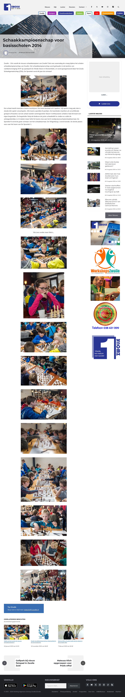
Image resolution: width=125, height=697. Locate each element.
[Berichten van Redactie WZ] (6, 52)
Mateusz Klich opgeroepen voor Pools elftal (63, 663)
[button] (118, 7)
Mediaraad (110, 691)
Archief (75, 691)
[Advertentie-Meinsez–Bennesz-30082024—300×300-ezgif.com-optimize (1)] (105, 330)
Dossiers (72, 7)
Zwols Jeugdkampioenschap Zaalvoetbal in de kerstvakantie (43, 641)
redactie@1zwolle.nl (31, 610)
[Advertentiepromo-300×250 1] (106, 358)
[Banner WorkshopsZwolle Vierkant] (105, 275)
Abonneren (74, 686)
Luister (62, 7)
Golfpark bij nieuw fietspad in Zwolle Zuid (25, 663)
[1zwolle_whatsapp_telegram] (105, 245)
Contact (81, 7)
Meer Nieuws (113, 215)
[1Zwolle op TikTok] (113, 7)
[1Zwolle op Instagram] (107, 7)
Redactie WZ (13, 52)
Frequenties (83, 691)
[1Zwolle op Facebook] (91, 7)
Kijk (55, 7)
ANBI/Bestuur (100, 691)
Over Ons (91, 691)
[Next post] (83, 663)
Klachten (118, 691)
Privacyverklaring (65, 691)
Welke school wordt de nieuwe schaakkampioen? (13, 641)
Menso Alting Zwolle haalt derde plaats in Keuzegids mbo (70, 641)
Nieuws (47, 7)
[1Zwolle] (12, 7)
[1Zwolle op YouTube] (102, 7)
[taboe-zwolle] (105, 300)
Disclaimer (55, 691)
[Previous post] (4, 663)
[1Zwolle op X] (97, 7)
